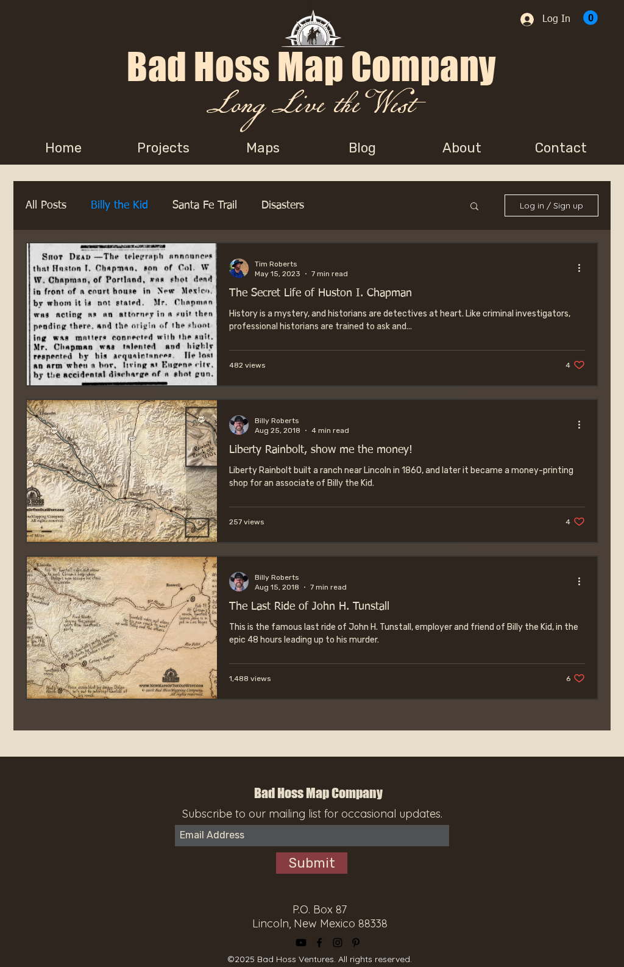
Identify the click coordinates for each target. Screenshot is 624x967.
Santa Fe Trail (204, 205)
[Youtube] (301, 943)
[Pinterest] (356, 943)
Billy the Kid (119, 205)
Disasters (282, 205)
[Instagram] (338, 943)
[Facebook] (319, 943)
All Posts (46, 205)
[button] (474, 207)
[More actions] (583, 268)
